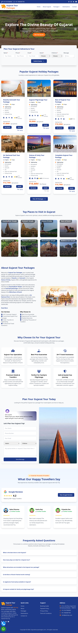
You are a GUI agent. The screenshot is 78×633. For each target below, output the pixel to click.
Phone (18, 53)
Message (66, 53)
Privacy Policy (44, 611)
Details (19, 127)
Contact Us (24, 616)
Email (29, 53)
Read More (4, 308)
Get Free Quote (39, 35)
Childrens (55, 53)
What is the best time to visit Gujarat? (14, 552)
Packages (56, 7)
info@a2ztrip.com (67, 615)
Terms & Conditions (46, 613)
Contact (74, 7)
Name (6, 53)
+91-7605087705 (66, 613)
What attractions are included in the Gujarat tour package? (21, 567)
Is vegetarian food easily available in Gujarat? (17, 582)
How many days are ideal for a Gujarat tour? (16, 560)
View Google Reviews (66, 495)
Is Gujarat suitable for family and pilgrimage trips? (18, 589)
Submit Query (38, 61)
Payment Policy (44, 608)
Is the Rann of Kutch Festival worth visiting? (16, 574)
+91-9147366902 (66, 610)
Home (38, 7)
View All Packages (38, 199)
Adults (42, 53)
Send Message (20, 459)
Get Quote (7, 127)
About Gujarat (47, 7)
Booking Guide (44, 606)
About (22, 608)
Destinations (66, 7)
